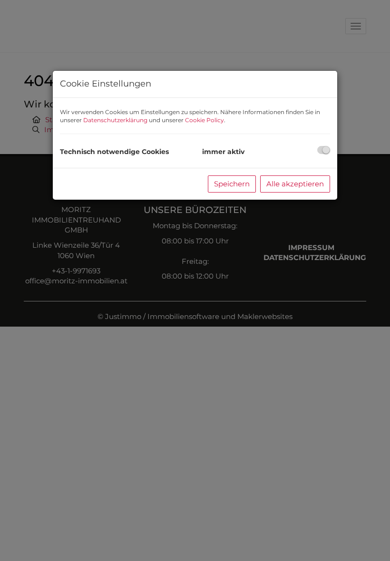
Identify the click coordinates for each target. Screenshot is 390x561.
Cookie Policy (204, 120)
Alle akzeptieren (295, 183)
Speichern (232, 183)
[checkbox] (323, 150)
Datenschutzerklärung (115, 120)
